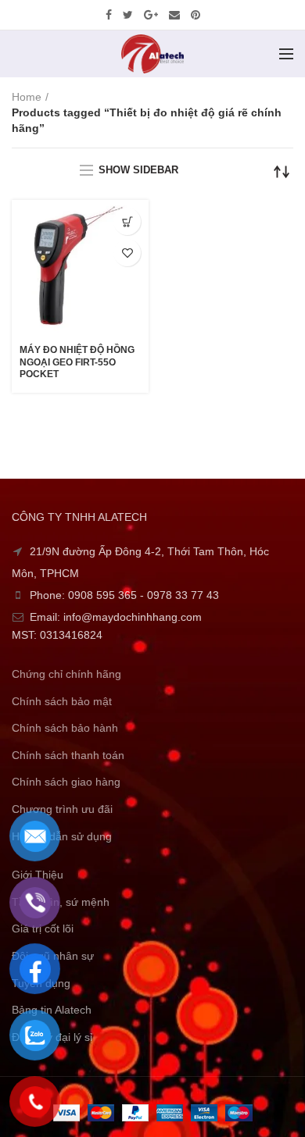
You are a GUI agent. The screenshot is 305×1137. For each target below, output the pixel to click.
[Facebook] (108, 15)
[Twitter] (127, 15)
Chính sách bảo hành (65, 728)
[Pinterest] (195, 15)
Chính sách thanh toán (68, 755)
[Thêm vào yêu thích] (127, 252)
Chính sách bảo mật (62, 701)
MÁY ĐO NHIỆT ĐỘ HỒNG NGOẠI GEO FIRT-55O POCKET (77, 362)
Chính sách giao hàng (66, 781)
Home (26, 97)
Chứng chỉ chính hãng (66, 674)
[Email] (174, 15)
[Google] (150, 15)
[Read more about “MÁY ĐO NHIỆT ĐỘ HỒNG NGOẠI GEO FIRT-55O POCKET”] (127, 221)
